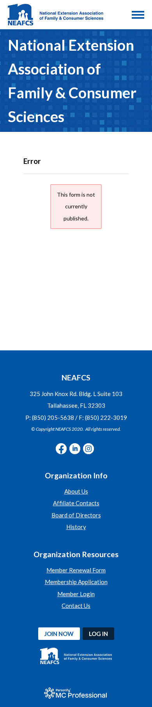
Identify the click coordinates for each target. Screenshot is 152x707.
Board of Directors (76, 515)
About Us (76, 491)
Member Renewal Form (76, 570)
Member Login (76, 593)
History (76, 526)
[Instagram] (88, 448)
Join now (59, 633)
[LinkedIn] (74, 448)
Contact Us (76, 605)
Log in (98, 633)
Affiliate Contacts (76, 502)
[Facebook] (61, 448)
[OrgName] (55, 14)
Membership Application (76, 581)
